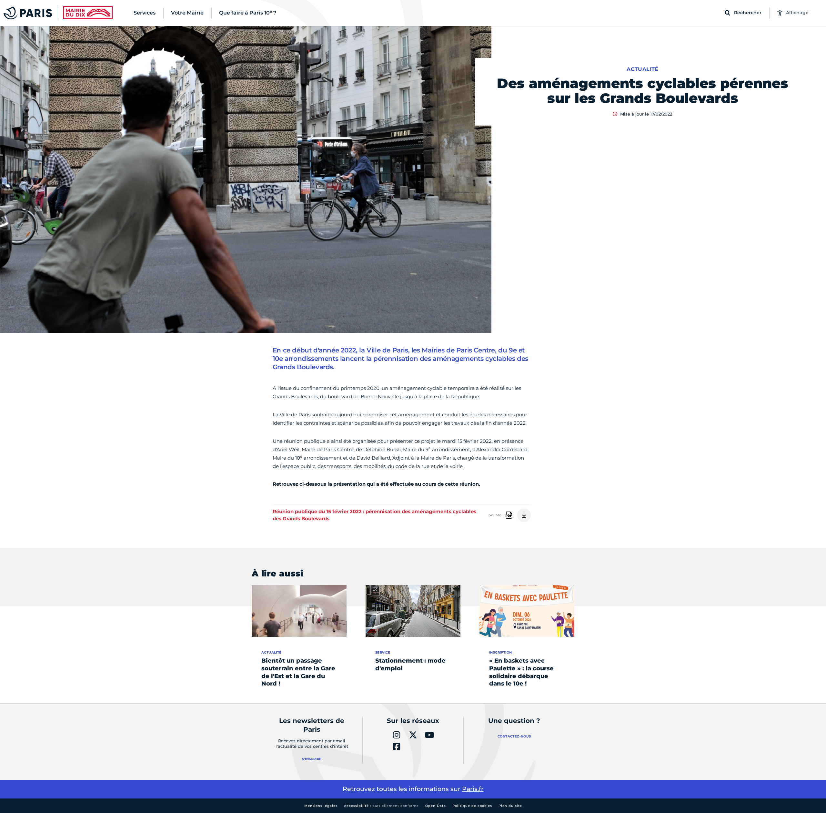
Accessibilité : (381, 806)
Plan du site (510, 806)
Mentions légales (320, 806)
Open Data (435, 806)
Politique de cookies (472, 806)
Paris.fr (473, 789)
